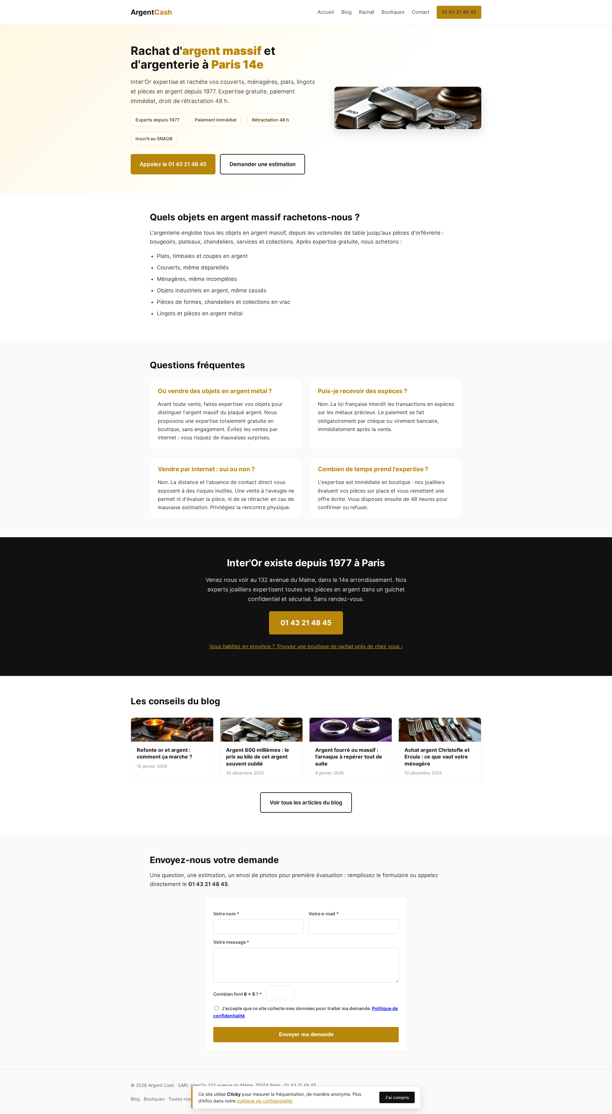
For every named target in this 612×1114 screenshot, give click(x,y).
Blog (346, 12)
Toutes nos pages (186, 1099)
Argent (151, 12)
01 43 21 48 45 (459, 12)
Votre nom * (226, 913)
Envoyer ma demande (306, 1034)
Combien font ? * (237, 994)
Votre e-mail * (324, 913)
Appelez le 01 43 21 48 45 (173, 164)
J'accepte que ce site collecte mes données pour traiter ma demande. (305, 1012)
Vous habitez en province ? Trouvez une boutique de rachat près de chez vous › (306, 646)
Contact (420, 12)
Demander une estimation (262, 164)
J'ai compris (397, 1097)
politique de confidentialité (264, 1100)
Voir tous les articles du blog (306, 802)
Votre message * (231, 942)
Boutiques (393, 12)
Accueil (325, 12)
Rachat (366, 12)
